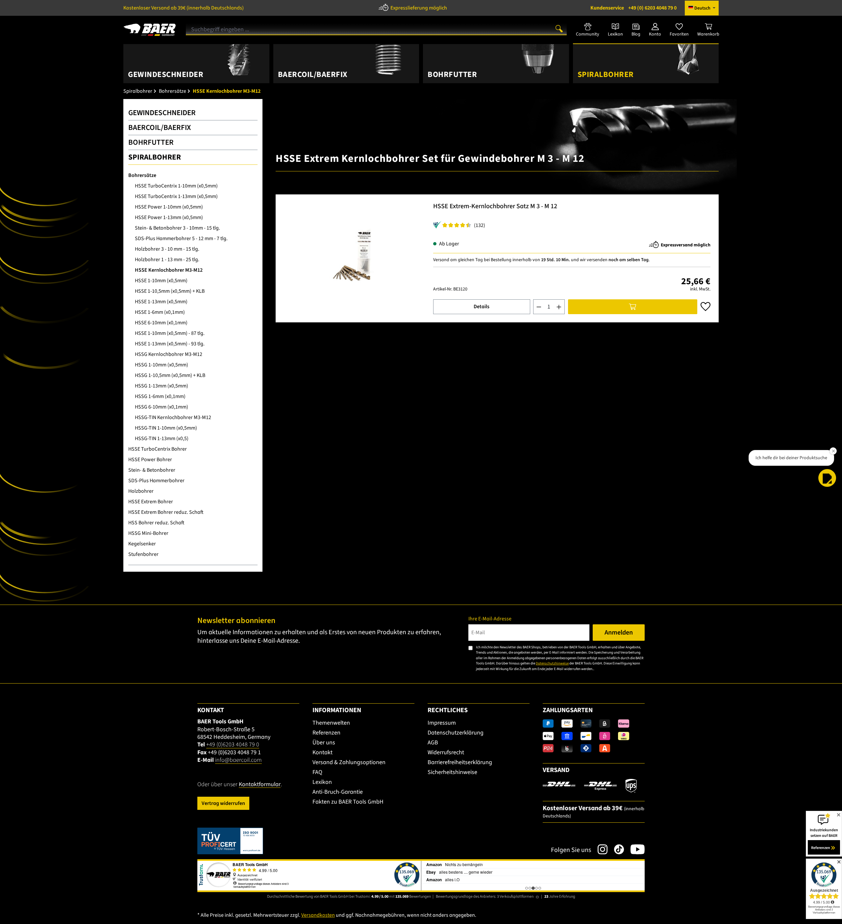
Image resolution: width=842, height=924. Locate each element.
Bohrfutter (151, 142)
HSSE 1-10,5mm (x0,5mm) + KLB (170, 291)
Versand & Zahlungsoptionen (348, 762)
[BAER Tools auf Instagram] (599, 849)
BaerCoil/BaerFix (159, 127)
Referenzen (326, 733)
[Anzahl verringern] (538, 306)
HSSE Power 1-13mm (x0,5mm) (169, 217)
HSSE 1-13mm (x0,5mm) (161, 301)
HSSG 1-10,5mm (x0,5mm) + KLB (170, 375)
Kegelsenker (142, 543)
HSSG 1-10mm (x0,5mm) (161, 364)
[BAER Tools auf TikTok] (615, 849)
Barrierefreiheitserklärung (460, 762)
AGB (433, 742)
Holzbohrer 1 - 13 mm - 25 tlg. (167, 259)
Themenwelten (331, 723)
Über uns (323, 742)
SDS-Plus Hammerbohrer (156, 480)
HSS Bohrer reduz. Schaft (156, 522)
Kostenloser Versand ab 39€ (183, 8)
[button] (827, 477)
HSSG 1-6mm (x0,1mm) (160, 396)
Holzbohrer (141, 491)
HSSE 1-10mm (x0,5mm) (161, 280)
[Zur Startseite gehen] (149, 27)
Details (481, 306)
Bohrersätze (142, 175)
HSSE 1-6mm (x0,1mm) (160, 312)
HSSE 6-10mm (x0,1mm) (161, 322)
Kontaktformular (260, 784)
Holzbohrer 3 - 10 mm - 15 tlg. (167, 249)
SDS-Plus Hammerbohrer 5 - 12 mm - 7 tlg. (181, 238)
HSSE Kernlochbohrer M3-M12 (169, 270)
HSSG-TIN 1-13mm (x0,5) (161, 438)
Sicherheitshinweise (452, 772)
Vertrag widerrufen (223, 803)
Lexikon (322, 782)
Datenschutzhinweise (552, 663)
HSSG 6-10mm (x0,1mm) (161, 407)
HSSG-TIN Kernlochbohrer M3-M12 (173, 417)
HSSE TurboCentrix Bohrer (157, 449)
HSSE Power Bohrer (150, 459)
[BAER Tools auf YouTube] (634, 849)
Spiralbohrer (154, 157)
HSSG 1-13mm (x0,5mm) (161, 385)
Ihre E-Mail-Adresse (489, 618)
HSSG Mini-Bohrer (148, 533)
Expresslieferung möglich (418, 8)
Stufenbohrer (143, 554)
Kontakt (322, 752)
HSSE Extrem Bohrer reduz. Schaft (166, 512)
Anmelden (619, 632)
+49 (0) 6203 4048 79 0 (633, 8)
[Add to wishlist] (705, 307)
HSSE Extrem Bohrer (150, 501)
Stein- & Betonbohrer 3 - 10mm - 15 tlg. (177, 228)
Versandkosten (318, 915)
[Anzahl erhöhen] (559, 306)
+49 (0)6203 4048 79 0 (232, 744)
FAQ (317, 772)
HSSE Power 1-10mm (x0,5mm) (169, 207)
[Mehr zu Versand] (590, 785)
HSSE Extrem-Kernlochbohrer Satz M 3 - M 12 (495, 207)
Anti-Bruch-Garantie (337, 792)
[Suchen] (559, 28)
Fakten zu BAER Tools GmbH (348, 802)
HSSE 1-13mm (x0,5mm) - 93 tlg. (170, 343)
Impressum (442, 723)
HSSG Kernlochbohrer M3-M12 (168, 354)
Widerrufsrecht (446, 752)
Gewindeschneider (162, 112)
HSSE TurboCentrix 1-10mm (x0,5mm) (176, 185)
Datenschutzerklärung (455, 733)
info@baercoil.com (238, 760)
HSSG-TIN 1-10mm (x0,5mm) (166, 428)
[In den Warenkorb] (632, 306)
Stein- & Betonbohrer (151, 470)
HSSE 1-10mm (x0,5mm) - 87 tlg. (170, 333)
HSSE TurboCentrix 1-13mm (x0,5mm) (176, 196)
